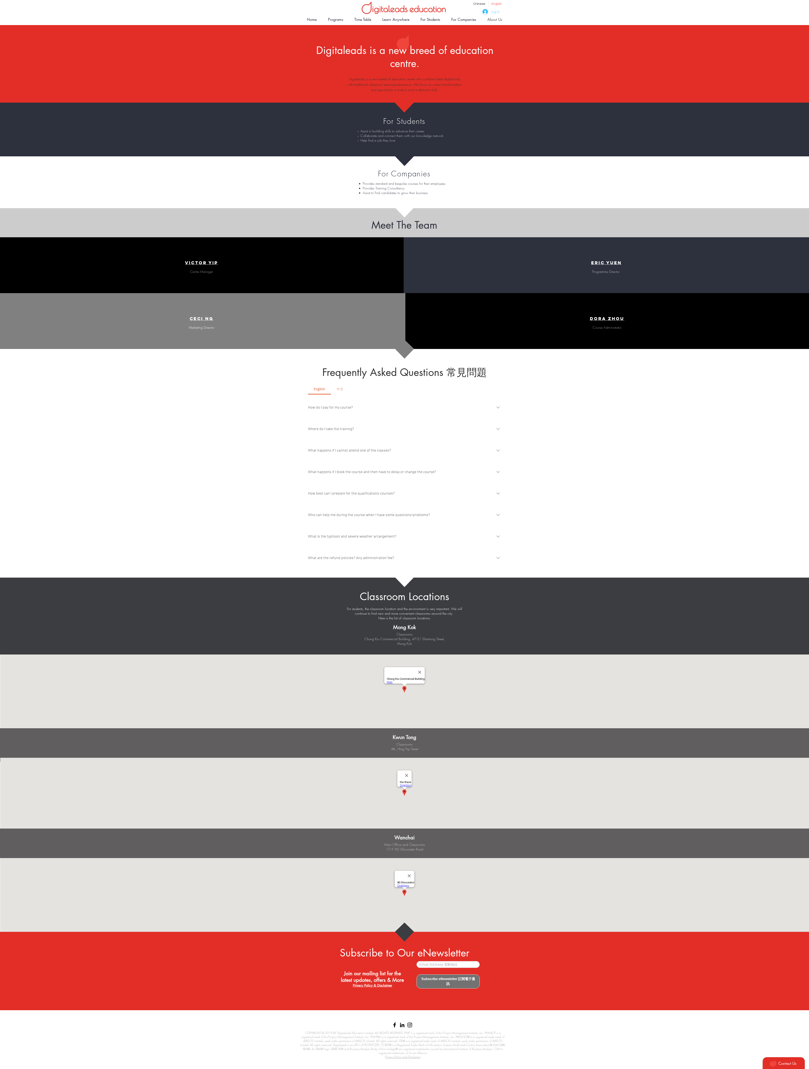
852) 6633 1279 (414, 1018)
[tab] (319, 389)
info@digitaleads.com (387, 1018)
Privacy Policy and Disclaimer (403, 1057)
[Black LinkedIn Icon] (402, 1025)
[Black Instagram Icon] (410, 1025)
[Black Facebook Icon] (394, 1025)
